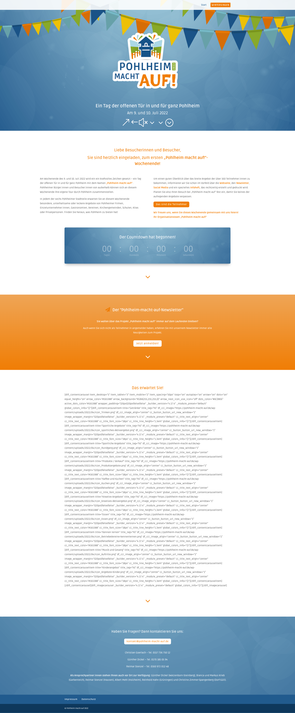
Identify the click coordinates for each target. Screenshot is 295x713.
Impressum (71, 699)
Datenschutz (89, 699)
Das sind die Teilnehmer (171, 204)
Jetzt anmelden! (147, 343)
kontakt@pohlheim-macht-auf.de (148, 641)
